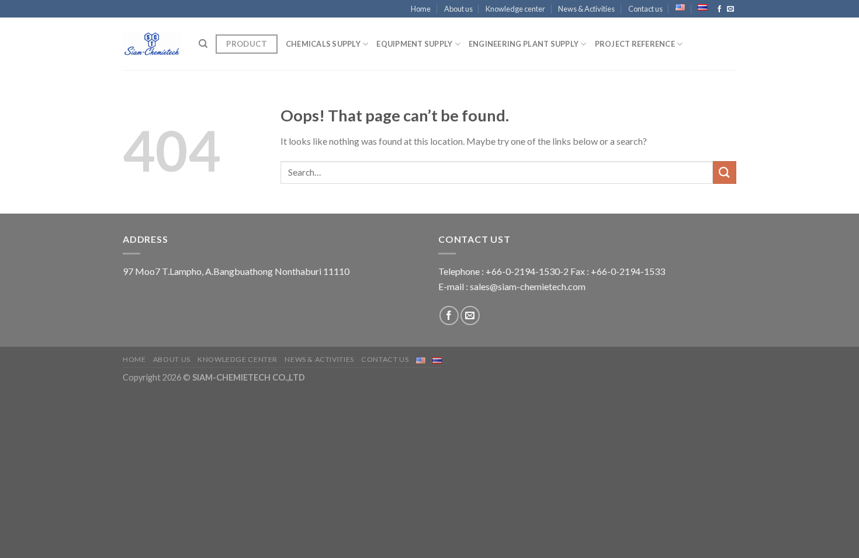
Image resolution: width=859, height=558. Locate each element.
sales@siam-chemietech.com (528, 286)
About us (458, 8)
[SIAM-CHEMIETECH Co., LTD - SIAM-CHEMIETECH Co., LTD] (152, 43)
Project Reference (635, 43)
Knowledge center (515, 8)
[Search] (203, 44)
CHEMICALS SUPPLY (323, 43)
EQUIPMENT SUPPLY (414, 43)
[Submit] (724, 172)
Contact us (645, 8)
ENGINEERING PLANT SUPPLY (524, 43)
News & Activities (586, 8)
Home (421, 8)
